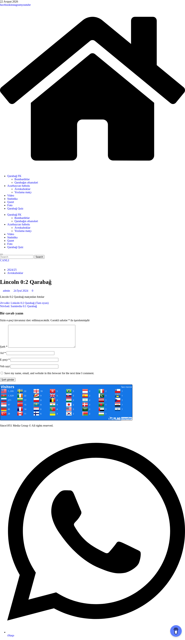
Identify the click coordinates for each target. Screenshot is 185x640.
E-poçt (5, 359)
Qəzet (10, 202)
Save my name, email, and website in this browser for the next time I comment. (49, 373)
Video (10, 195)
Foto (9, 205)
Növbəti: (18, 306)
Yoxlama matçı (22, 192)
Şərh (3, 346)
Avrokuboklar (22, 189)
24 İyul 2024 (21, 290)
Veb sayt (5, 366)
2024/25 (12, 269)
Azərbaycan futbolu (18, 185)
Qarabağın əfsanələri (26, 182)
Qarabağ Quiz (15, 208)
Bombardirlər (22, 179)
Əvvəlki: (24, 302)
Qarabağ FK (14, 176)
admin (7, 290)
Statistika (12, 198)
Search (40, 256)
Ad (3, 352)
